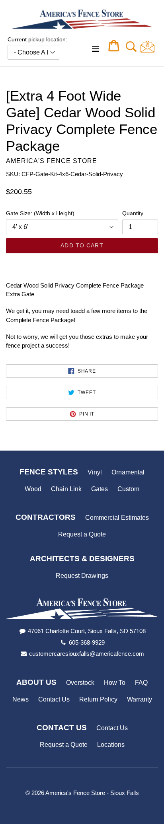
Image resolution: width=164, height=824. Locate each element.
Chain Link (66, 489)
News (20, 699)
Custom (128, 489)
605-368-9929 (87, 642)
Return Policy (98, 699)
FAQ (141, 682)
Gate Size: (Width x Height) (40, 213)
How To (114, 682)
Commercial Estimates (117, 517)
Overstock (80, 682)
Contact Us (54, 699)
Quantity (132, 213)
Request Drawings (82, 575)
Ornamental (127, 472)
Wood (33, 489)
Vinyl (95, 472)
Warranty (139, 699)
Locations (111, 744)
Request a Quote (82, 534)
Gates (99, 489)
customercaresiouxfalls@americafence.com (86, 653)
